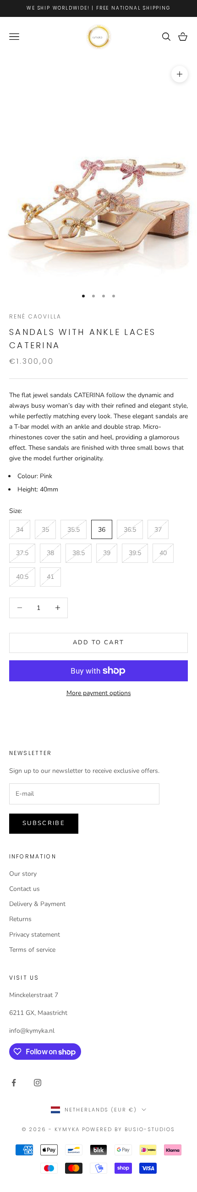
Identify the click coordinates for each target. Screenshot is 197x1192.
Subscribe (43, 823)
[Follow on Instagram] (37, 1082)
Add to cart (99, 642)
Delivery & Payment (37, 904)
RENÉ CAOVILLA (35, 316)
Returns (20, 919)
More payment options (98, 693)
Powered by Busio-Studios (128, 1129)
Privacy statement (34, 934)
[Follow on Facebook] (13, 1082)
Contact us (24, 889)
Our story (23, 873)
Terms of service (32, 949)
